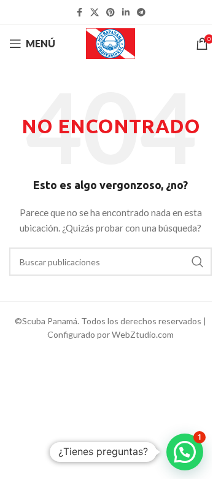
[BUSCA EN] (198, 261)
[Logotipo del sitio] (111, 42)
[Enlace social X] (95, 12)
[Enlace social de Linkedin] (125, 12)
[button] (184, 452)
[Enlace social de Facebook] (79, 12)
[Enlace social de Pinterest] (110, 12)
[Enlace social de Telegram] (141, 12)
